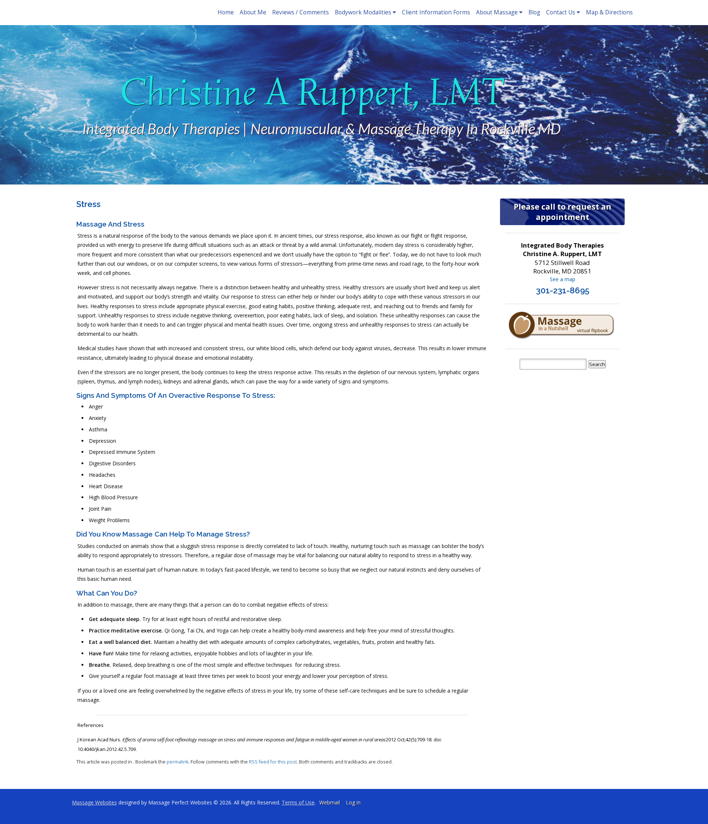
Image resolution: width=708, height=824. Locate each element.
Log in (353, 802)
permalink (177, 762)
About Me (253, 12)
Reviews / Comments (300, 12)
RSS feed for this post (273, 762)
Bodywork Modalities (363, 12)
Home (226, 12)
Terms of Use (298, 802)
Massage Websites (94, 802)
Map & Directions (609, 12)
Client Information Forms (436, 12)
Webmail (329, 802)
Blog (534, 12)
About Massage (497, 12)
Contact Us (560, 12)
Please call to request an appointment (562, 211)
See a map (562, 279)
